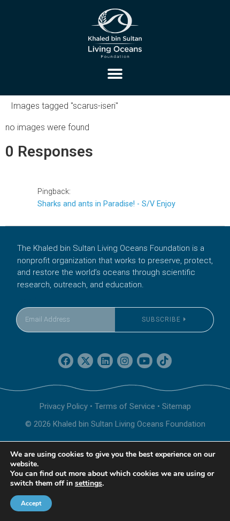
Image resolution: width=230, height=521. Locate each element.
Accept (31, 503)
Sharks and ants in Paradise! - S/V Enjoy (106, 204)
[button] (115, 74)
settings (88, 483)
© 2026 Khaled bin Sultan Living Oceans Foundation (115, 424)
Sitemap (176, 406)
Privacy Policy (64, 406)
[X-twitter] (85, 361)
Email (26, 300)
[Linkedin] (105, 361)
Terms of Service (125, 406)
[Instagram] (125, 361)
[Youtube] (144, 361)
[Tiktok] (164, 361)
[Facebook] (66, 361)
